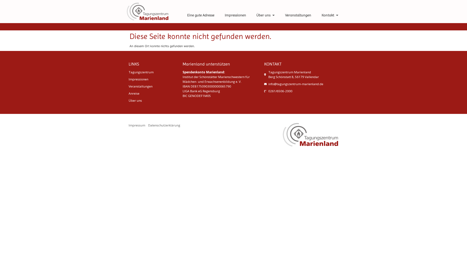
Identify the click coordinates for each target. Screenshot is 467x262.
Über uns (263, 15)
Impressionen (235, 15)
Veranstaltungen (298, 15)
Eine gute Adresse (200, 15)
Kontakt (328, 15)
